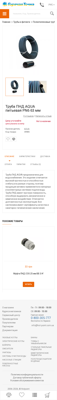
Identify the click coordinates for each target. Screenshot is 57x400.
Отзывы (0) (35, 164)
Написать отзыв (43, 116)
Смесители (7, 349)
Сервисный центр (11, 315)
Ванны (34, 337)
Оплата (8, 164)
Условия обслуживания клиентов (27, 380)
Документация (9, 330)
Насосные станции (11, 360)
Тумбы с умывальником (38, 342)
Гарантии (21, 164)
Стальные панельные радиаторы (41, 348)
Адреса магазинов (11, 311)
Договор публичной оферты (27, 377)
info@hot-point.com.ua (43, 325)
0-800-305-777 (41, 318)
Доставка (45, 156)
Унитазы (6, 352)
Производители (10, 319)
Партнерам (7, 326)
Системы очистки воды (14, 356)
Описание (9, 156)
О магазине (8, 307)
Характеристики (27, 156)
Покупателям (9, 322)
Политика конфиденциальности (27, 374)
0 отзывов (28, 116)
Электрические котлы (13, 341)
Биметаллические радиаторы (40, 354)
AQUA (26, 129)
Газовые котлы (9, 337)
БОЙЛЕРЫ (6, 345)
